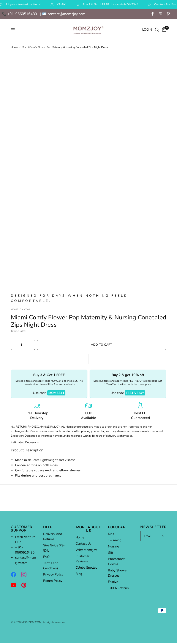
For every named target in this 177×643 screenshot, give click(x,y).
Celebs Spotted (87, 567)
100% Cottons (118, 588)
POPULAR (117, 527)
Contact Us (83, 543)
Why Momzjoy (86, 550)
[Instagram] (26, 574)
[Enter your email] (162, 536)
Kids (111, 534)
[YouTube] (15, 585)
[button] (88, 359)
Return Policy (52, 581)
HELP (47, 527)
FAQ (46, 557)
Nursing (113, 546)
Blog (79, 574)
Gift (110, 552)
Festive (113, 582)
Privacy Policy (53, 574)
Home (14, 47)
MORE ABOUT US (88, 529)
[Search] (157, 30)
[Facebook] (15, 574)
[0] (163, 30)
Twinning (115, 540)
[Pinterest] (26, 585)
